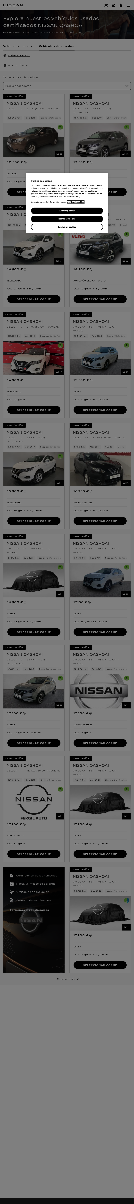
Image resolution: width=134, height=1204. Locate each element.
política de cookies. (75, 202)
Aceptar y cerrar (67, 211)
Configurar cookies (67, 227)
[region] (67, 203)
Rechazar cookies (67, 219)
